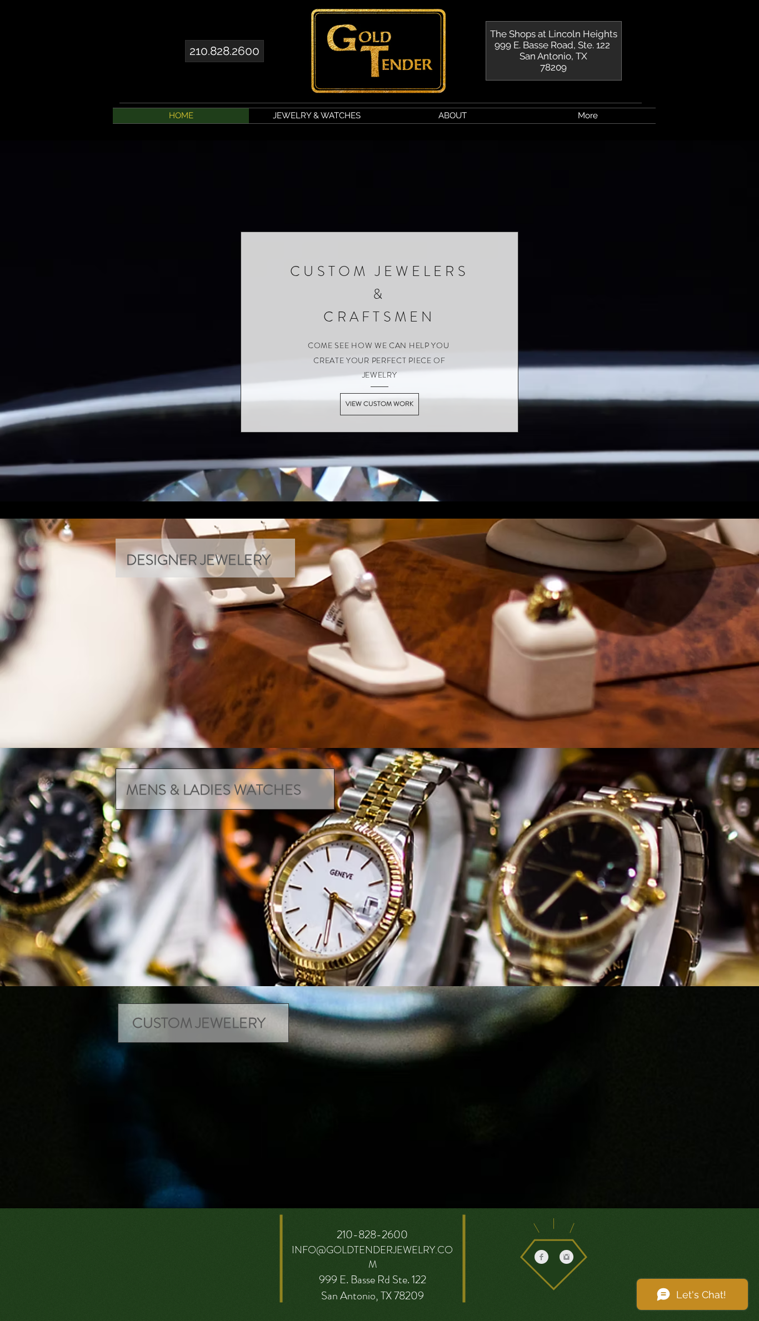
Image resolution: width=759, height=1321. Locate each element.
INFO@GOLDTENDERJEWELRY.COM (372, 1257)
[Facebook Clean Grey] (541, 1257)
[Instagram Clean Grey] (566, 1257)
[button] (317, 115)
